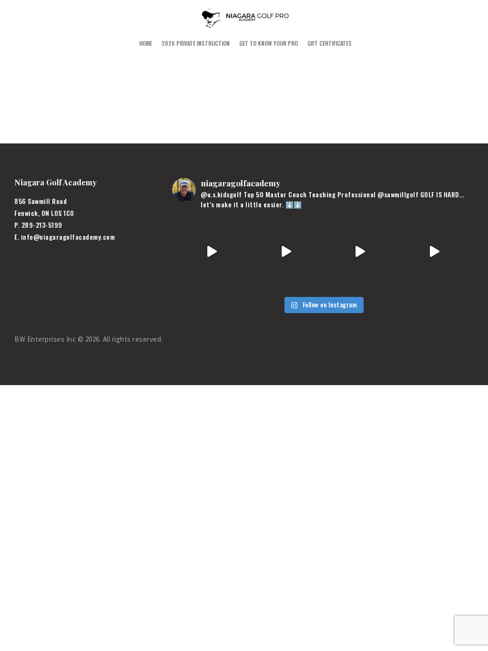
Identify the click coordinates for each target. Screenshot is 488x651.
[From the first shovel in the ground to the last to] (360, 252)
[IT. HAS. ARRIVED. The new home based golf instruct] (434, 252)
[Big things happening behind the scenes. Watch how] (286, 252)
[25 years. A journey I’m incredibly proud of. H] (211, 252)
